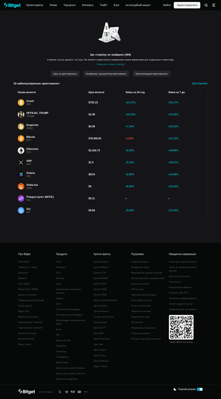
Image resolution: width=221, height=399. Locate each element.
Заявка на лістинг (140, 283)
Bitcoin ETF (99, 327)
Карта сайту (24, 344)
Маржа (59, 298)
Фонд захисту (25, 305)
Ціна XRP (99, 333)
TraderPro (61, 346)
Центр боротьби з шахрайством (148, 278)
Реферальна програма (143, 327)
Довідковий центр (140, 267)
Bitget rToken (100, 366)
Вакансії (22, 278)
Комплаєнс (175, 281)
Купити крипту (101, 261)
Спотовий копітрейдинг (68, 309)
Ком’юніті (23, 272)
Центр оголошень (27, 294)
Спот (58, 261)
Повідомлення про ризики (182, 309)
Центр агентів (63, 340)
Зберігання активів (141, 311)
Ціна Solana (100, 349)
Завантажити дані (140, 316)
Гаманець (61, 351)
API (58, 335)
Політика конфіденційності (183, 298)
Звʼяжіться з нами (27, 267)
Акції (58, 283)
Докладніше (200, 83)
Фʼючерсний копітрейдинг (69, 314)
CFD (58, 272)
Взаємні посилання (28, 316)
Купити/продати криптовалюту (152, 73)
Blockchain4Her (26, 338)
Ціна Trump (100, 355)
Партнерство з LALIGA (30, 322)
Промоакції (137, 322)
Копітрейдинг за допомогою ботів (70, 322)
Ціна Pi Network (102, 338)
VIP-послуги (137, 289)
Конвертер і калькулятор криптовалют (106, 73)
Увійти (167, 5)
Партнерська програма (143, 294)
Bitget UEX (23, 311)
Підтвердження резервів (31, 300)
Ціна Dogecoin (101, 360)
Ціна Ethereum (101, 311)
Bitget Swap (62, 362)
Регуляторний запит (179, 276)
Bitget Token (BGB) (28, 289)
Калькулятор (100, 322)
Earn (58, 303)
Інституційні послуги (141, 300)
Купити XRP (100, 283)
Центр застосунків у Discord (70, 373)
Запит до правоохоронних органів (183, 269)
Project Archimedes (141, 305)
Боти (58, 329)
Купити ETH (100, 272)
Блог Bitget (24, 283)
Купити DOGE (101, 278)
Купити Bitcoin (101, 267)
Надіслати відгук (139, 261)
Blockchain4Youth (27, 333)
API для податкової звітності (146, 338)
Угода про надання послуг (183, 261)
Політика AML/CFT (179, 292)
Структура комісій (140, 333)
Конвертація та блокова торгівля (68, 291)
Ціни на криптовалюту (65, 73)
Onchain (60, 278)
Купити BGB (100, 289)
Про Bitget (23, 261)
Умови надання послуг (181, 303)
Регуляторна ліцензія (180, 287)
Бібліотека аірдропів (66, 379)
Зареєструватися (187, 5)
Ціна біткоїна (100, 305)
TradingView (62, 357)
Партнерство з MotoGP (30, 327)
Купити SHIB (100, 294)
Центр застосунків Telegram (70, 368)
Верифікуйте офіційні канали (146, 272)
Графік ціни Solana (104, 316)
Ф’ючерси (61, 267)
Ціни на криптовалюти (105, 300)
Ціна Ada (98, 344)
